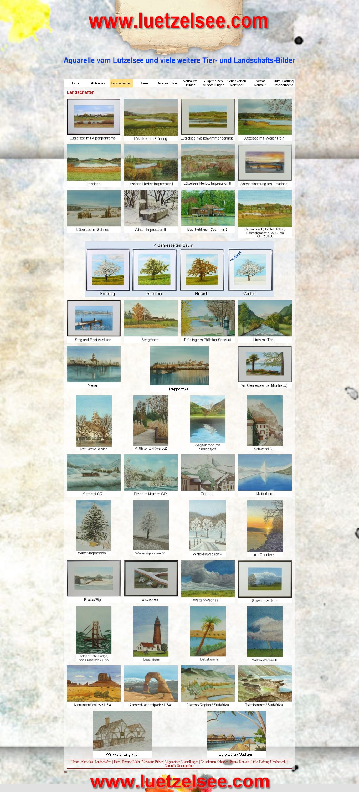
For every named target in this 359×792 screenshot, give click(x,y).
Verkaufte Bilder (152, 762)
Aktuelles (87, 762)
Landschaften (103, 762)
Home (75, 762)
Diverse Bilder (131, 762)
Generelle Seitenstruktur (179, 766)
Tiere (117, 762)
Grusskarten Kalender (214, 762)
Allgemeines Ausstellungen (181, 762)
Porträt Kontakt (239, 762)
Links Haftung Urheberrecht (268, 762)
